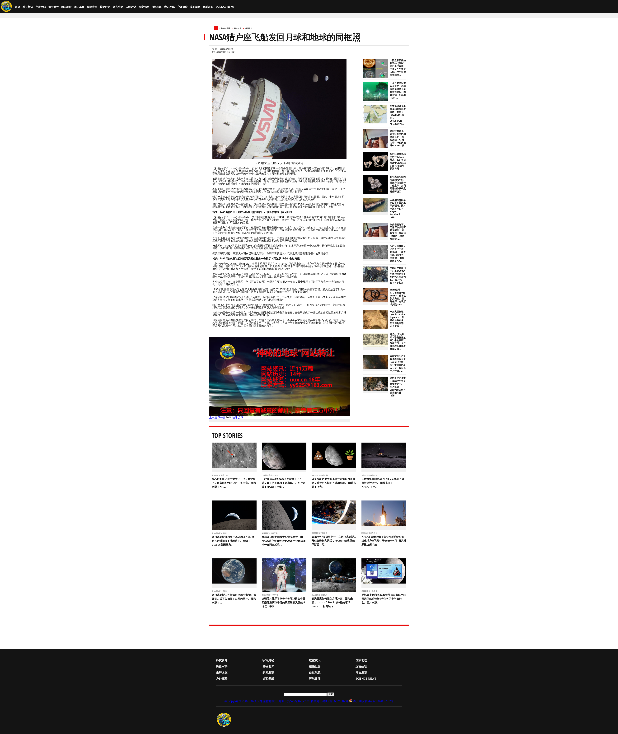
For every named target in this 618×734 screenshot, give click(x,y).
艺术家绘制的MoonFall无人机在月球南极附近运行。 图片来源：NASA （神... (382, 482)
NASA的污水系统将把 (321, 475)
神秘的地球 (225, 28)
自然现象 (156, 7)
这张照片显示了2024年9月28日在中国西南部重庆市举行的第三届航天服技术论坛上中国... (283, 602)
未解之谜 (131, 7)
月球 (240, 417)
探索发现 (144, 7)
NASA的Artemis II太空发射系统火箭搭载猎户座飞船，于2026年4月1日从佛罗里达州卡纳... (383, 540)
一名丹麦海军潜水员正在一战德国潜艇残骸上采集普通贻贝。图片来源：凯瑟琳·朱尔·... (398, 90)
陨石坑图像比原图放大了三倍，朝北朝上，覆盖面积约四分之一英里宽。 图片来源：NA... (398, 253)
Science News (225, 7)
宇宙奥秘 (41, 7)
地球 (234, 417)
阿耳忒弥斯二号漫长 (369, 533)
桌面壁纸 (195, 7)
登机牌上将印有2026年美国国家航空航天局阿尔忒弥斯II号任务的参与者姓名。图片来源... (383, 598)
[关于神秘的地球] (225, 719)
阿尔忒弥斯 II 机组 (219, 533)
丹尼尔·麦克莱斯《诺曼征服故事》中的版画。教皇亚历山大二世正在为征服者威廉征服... (398, 342)
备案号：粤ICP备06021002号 (329, 701)
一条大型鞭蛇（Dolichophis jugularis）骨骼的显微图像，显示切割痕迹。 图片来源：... (398, 319)
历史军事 (79, 7)
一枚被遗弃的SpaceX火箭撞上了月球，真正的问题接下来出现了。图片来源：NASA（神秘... (283, 482)
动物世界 (92, 7)
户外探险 (182, 7)
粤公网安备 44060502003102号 (373, 701)
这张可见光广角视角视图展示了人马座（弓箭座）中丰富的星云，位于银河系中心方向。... (398, 363)
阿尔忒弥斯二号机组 (220, 591)
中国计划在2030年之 (270, 595)
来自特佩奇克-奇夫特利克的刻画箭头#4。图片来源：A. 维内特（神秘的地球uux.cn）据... (398, 138)
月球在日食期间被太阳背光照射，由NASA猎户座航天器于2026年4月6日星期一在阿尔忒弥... (284, 540)
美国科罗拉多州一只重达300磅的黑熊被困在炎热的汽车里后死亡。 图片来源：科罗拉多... (398, 275)
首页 (17, 7)
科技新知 (28, 7)
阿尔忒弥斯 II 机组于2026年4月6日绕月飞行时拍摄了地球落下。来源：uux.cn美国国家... (233, 540)
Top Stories (227, 435)
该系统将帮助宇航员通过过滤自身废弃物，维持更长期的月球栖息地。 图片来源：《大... (334, 482)
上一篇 (213, 417)
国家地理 (66, 7)
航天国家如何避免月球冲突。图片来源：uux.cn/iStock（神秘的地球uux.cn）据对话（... (332, 602)
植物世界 (105, 7)
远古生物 (118, 7)
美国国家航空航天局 (220, 475)
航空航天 (53, 7)
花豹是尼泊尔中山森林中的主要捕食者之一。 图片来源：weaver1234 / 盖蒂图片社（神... (398, 387)
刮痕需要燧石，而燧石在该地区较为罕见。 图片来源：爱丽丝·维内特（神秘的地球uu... (398, 232)
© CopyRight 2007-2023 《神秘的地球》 (250, 701)
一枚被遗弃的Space (270, 475)
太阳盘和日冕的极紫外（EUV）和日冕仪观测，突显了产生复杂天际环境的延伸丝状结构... (398, 67)
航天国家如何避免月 (320, 595)
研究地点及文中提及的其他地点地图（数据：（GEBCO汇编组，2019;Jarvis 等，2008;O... (398, 115)
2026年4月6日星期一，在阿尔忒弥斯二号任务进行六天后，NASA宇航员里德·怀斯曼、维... (334, 540)
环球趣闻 (208, 7)
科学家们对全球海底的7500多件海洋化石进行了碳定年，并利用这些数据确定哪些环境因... (398, 184)
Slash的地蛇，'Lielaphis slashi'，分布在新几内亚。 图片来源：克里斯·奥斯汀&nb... (398, 297)
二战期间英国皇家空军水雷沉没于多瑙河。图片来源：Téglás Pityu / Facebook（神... (398, 208)
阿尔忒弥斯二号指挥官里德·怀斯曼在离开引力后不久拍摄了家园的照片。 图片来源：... (234, 598)
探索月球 (249, 28)
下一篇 (221, 417)
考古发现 (169, 7)
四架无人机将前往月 (369, 475)
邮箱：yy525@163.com (294, 701)
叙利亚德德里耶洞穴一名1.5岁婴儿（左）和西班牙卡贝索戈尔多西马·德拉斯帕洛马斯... (398, 161)
